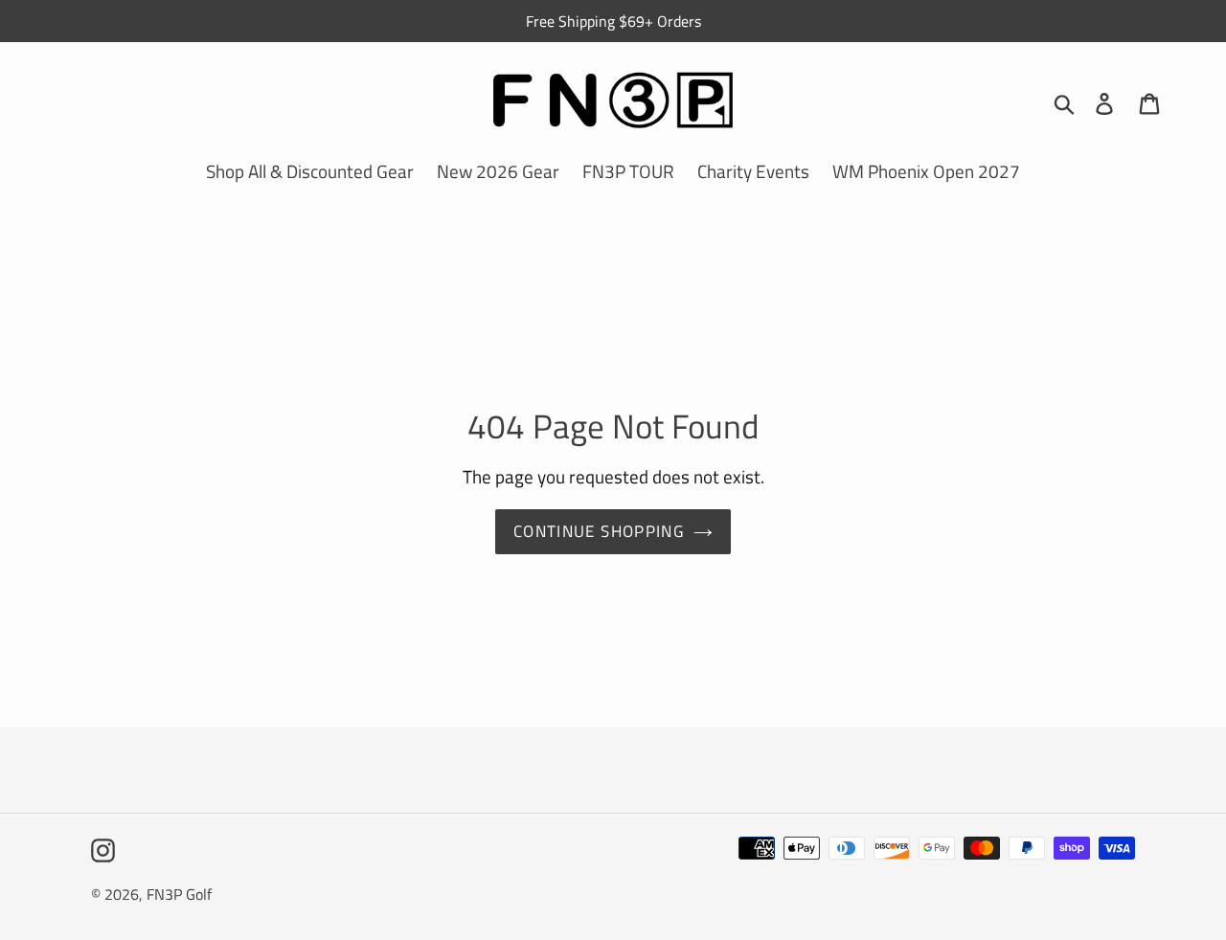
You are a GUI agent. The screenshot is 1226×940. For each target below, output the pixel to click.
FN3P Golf (179, 894)
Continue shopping (598, 531)
